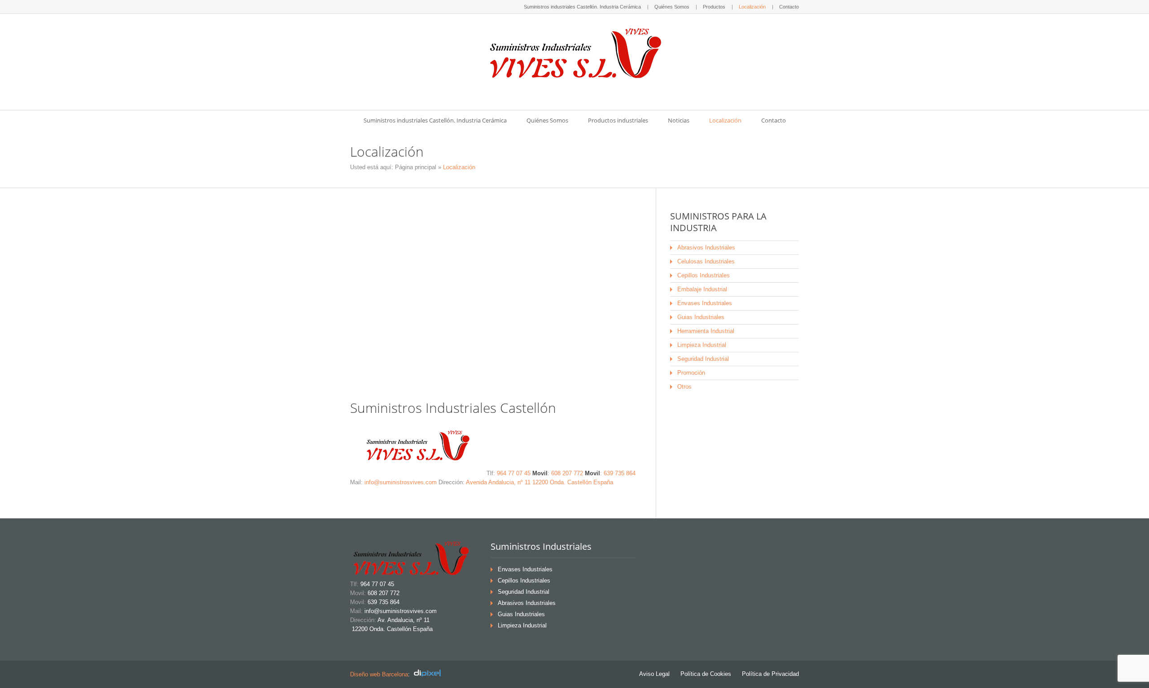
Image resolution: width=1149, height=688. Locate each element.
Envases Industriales (704, 303)
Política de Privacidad (770, 673)
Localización (752, 6)
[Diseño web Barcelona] (429, 674)
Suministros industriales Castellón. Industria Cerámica (582, 6)
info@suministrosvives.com (400, 482)
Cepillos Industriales (703, 275)
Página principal (415, 167)
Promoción (691, 372)
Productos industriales (618, 120)
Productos (714, 6)
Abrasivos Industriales (706, 247)
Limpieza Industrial (701, 345)
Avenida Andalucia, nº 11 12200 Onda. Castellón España (539, 482)
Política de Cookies (705, 673)
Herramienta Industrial (705, 331)
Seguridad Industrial (703, 358)
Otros (684, 386)
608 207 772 (567, 473)
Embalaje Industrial (702, 289)
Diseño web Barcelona (379, 674)
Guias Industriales (700, 317)
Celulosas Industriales (706, 261)
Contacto (789, 6)
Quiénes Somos (671, 6)
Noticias (678, 120)
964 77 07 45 (514, 473)
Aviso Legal (654, 673)
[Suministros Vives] (574, 54)
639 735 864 (620, 473)
